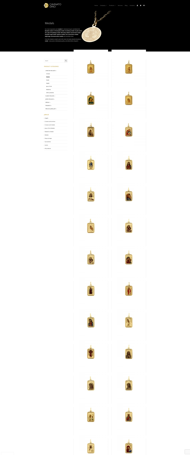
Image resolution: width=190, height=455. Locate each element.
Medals (47, 135)
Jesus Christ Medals (50, 128)
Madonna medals (49, 131)
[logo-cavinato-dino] (52, 3)
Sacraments (48, 141)
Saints (46, 145)
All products (48, 148)
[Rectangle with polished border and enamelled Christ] (129, 162)
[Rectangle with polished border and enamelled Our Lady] (91, 67)
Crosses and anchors (50, 121)
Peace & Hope (48, 138)
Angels (46, 118)
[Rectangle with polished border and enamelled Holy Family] (129, 130)
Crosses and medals (50, 125)
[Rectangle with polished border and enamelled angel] (129, 289)
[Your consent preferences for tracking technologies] (7, 453)
